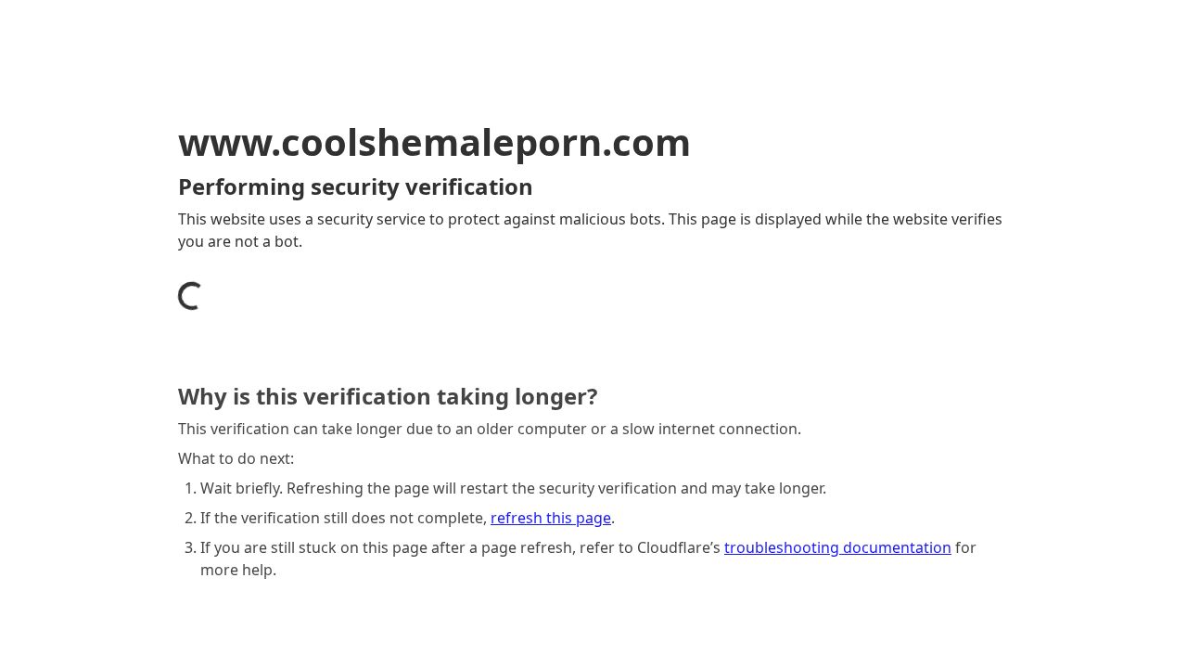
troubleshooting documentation (837, 547)
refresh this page (551, 517)
